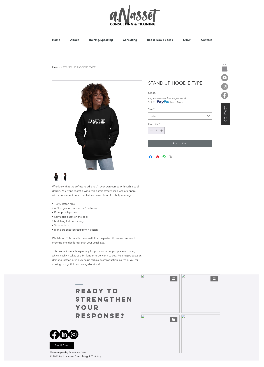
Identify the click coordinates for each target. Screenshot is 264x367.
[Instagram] (224, 86)
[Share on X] (171, 157)
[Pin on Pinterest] (157, 157)
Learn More (176, 102)
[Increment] (162, 130)
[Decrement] (151, 130)
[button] (224, 68)
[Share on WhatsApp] (164, 157)
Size (151, 109)
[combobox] (180, 116)
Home (56, 67)
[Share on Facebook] (150, 157)
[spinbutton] (156, 130)
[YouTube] (224, 77)
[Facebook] (224, 95)
